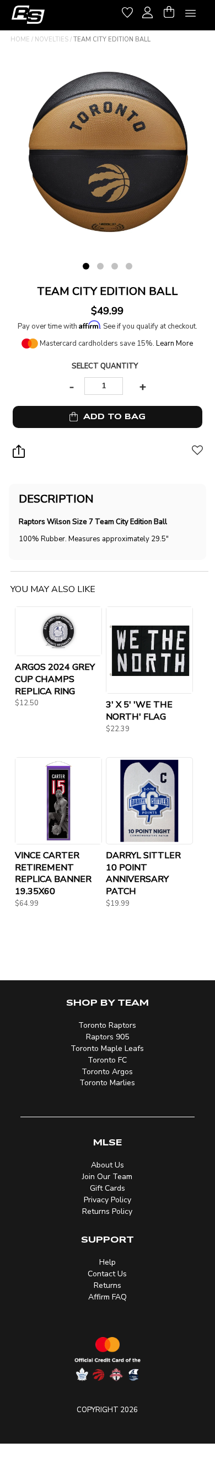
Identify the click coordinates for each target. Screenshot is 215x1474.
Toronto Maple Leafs (107, 1048)
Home (20, 39)
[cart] (169, 11)
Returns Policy (107, 1211)
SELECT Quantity (105, 366)
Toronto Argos (107, 1071)
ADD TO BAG (112, 416)
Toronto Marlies (107, 1082)
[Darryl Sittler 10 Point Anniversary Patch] (149, 801)
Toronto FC (107, 1060)
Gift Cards (107, 1188)
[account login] (147, 11)
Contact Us (107, 1274)
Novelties (51, 39)
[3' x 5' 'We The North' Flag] (149, 650)
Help (107, 1262)
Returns (107, 1285)
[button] (197, 455)
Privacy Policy (107, 1200)
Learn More (174, 343)
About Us (107, 1165)
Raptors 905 (107, 1037)
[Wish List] (127, 11)
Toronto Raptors (107, 1025)
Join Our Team (107, 1176)
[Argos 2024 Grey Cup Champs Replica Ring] (58, 631)
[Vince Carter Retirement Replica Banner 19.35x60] (58, 801)
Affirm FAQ (107, 1297)
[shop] (28, 15)
